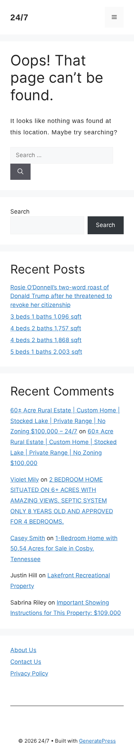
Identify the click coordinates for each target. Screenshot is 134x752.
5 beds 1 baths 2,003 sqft (46, 351)
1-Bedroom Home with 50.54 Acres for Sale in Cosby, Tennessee (64, 549)
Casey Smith (27, 538)
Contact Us (25, 661)
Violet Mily (24, 479)
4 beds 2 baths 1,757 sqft (45, 328)
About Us (23, 650)
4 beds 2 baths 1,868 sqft (45, 340)
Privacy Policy (29, 673)
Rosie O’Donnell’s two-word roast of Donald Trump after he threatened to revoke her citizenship (61, 296)
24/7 (19, 17)
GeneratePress (97, 741)
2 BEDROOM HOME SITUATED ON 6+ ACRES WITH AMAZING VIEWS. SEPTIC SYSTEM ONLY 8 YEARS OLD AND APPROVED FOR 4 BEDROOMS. (61, 500)
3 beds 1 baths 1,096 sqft (45, 316)
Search (20, 211)
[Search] (20, 172)
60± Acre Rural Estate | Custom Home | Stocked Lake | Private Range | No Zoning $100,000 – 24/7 (65, 421)
